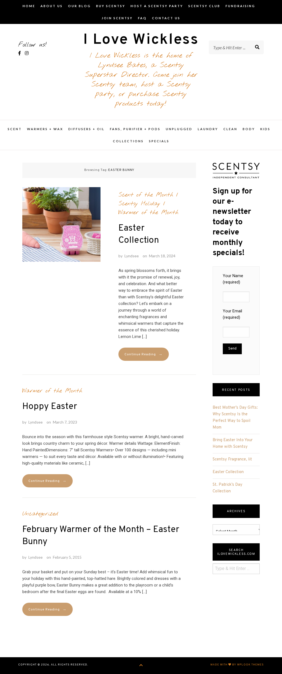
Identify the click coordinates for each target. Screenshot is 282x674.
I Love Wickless (141, 40)
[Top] (141, 665)
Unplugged (179, 129)
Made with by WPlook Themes (237, 665)
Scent (15, 129)
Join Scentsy (117, 18)
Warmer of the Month (148, 212)
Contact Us (166, 18)
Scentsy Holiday (139, 204)
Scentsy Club (204, 6)
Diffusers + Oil (86, 129)
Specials (159, 141)
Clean (230, 129)
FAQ (142, 18)
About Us (51, 6)
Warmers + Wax (45, 129)
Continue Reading (143, 354)
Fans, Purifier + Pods (135, 129)
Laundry (208, 129)
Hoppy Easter (49, 406)
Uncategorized (40, 514)
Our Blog (79, 6)
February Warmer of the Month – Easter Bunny (100, 535)
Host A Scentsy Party (157, 6)
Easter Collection (138, 234)
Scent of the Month (145, 195)
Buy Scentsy (110, 6)
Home (29, 6)
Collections (128, 141)
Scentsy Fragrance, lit (232, 459)
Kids (265, 129)
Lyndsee (131, 255)
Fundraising (240, 6)
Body (249, 129)
